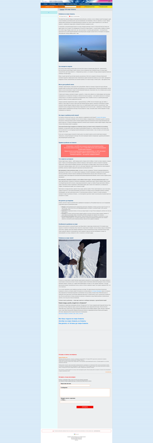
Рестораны (61, 4)
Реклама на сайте (103, 6)
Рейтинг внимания (50, 6)
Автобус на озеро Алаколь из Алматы (72, 321)
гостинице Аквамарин (97, 291)
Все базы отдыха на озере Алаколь (71, 318)
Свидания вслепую (84, 4)
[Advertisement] (85, 339)
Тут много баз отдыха (101, 117)
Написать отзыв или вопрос (75, 16)
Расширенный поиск (90, 6)
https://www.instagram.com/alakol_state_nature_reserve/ (71, 313)
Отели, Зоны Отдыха (71, 4)
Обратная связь (96, 4)
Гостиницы (53, 4)
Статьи (45, 4)
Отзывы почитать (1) (63, 16)
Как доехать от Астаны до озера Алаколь (73, 323)
